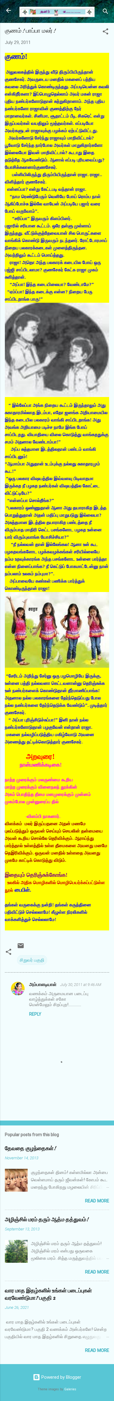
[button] (105, 32)
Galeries (70, 1389)
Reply (35, 1014)
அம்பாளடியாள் (43, 984)
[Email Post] (20, 948)
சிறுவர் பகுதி (32, 960)
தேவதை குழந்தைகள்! (30, 1148)
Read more (97, 1201)
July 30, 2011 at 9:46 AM (80, 984)
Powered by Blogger (60, 1377)
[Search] (105, 12)
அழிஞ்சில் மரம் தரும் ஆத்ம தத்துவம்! (46, 1219)
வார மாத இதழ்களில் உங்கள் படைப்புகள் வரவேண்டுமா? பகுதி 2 (48, 1294)
